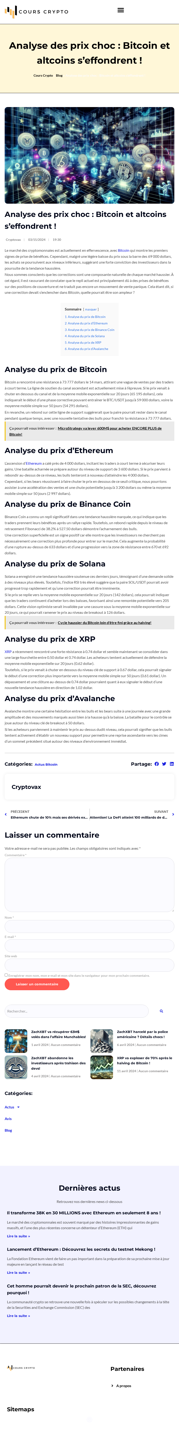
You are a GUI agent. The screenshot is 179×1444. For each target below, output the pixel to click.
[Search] (161, 1011)
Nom (9, 917)
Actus (9, 1107)
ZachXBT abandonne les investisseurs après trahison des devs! (58, 1063)
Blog (59, 75)
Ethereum (34, 463)
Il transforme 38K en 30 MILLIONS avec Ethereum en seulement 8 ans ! (84, 1212)
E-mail (10, 936)
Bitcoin (123, 250)
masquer (91, 309)
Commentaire (16, 855)
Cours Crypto (43, 75)
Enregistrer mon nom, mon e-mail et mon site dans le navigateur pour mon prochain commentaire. (79, 975)
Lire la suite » (18, 1236)
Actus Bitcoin (46, 764)
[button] (121, 10)
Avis (8, 1118)
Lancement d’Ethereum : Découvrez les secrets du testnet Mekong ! (81, 1249)
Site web (11, 956)
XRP (8, 651)
